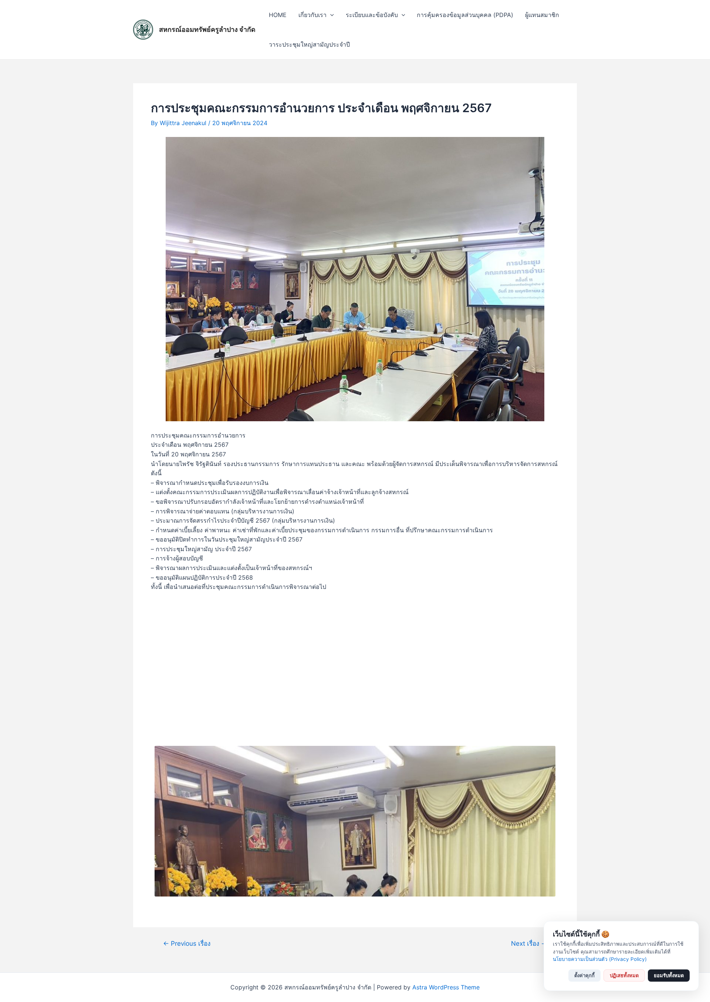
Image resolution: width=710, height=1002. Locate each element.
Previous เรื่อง (186, 943)
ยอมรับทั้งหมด (669, 975)
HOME (278, 15)
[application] (330, 15)
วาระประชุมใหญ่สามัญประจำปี (309, 44)
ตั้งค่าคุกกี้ (584, 975)
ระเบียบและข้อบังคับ (372, 15)
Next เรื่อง (529, 943)
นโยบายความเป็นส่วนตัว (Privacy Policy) (600, 959)
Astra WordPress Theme (446, 987)
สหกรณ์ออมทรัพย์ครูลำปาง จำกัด (207, 29)
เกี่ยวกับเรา (312, 15)
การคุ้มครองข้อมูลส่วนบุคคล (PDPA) (465, 15)
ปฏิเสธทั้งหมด (624, 975)
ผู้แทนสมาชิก (542, 15)
